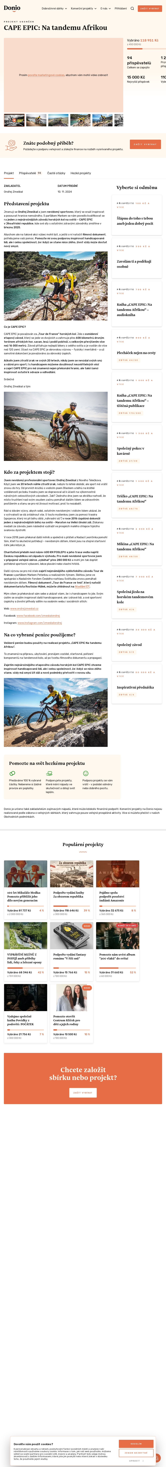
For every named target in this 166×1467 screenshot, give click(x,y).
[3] (58, 120)
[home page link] (12, 8)
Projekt (9, 173)
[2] (36, 120)
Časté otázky (56, 173)
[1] (14, 120)
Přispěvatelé (30, 173)
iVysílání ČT (82, 586)
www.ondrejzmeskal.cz (24, 608)
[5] (102, 120)
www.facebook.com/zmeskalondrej (38, 615)
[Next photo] (119, 75)
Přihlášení (121, 8)
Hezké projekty (81, 173)
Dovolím (136, 1444)
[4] (80, 120)
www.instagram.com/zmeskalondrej (40, 622)
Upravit (134, 1461)
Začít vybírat (150, 8)
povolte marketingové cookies (46, 75)
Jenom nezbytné (136, 1453)
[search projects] (132, 8)
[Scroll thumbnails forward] (119, 120)
